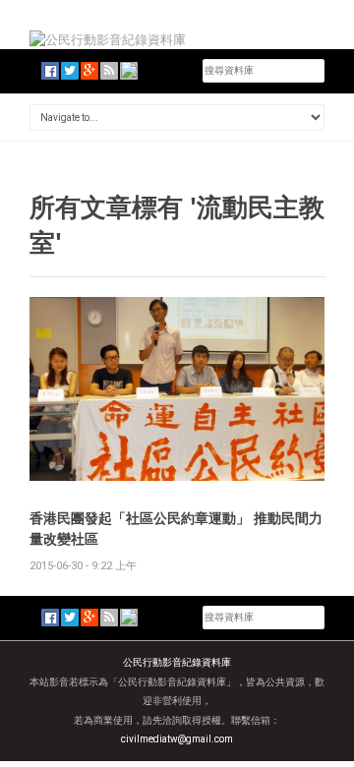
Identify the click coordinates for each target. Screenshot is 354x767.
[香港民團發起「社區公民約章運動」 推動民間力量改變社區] (177, 388)
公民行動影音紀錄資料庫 (177, 662)
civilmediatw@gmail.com (177, 739)
